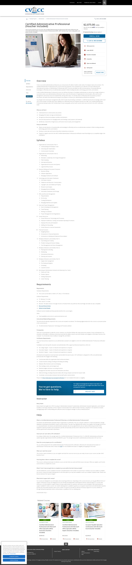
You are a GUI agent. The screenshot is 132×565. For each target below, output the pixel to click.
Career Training (57, 551)
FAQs (27, 92)
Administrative (41, 18)
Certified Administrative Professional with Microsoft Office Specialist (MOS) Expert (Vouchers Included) (70, 527)
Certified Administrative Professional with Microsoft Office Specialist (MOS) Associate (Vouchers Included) (47, 528)
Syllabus (28, 83)
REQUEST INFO (100, 72)
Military (83, 551)
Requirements (29, 86)
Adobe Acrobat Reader (44, 308)
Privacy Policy (68, 561)
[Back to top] (66, 549)
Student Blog (96, 551)
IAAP (61, 446)
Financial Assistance (86, 552)
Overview (28, 80)
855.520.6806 (29, 103)
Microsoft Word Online (45, 306)
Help (82, 554)
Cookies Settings (14, 560)
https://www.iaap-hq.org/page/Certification (53, 378)
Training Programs (33, 18)
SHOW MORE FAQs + (42, 492)
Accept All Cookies (14, 556)
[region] (14, 552)
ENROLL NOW (94, 36)
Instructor (28, 89)
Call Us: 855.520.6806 (100, 18)
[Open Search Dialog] (104, 2)
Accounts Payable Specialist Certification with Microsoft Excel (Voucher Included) (94, 526)
